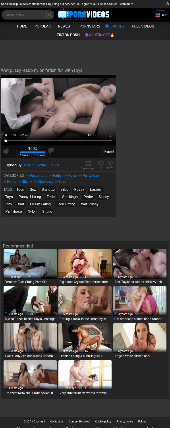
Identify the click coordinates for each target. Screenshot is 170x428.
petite (88, 197)
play (8, 204)
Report (109, 151)
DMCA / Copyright (34, 421)
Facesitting (38, 175)
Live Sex (117, 26)
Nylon (72, 175)
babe (64, 189)
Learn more (126, 4)
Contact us (57, 421)
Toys (62, 181)
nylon (32, 211)
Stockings (45, 181)
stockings (70, 197)
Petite (11, 181)
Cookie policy (103, 421)
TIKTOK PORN (68, 35)
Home (22, 26)
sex (33, 189)
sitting (47, 211)
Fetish (58, 175)
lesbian (96, 189)
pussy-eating (40, 204)
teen (20, 189)
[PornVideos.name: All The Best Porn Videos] (83, 15)
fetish (51, 197)
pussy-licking (30, 197)
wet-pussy (90, 204)
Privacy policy (124, 421)
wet (21, 204)
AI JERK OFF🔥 (101, 35)
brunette (48, 189)
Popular (43, 26)
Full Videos (143, 26)
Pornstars (89, 26)
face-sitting (65, 204)
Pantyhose (91, 175)
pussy (79, 189)
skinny (104, 197)
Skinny (27, 181)
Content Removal (79, 421)
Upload (142, 421)
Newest (65, 26)
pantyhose (13, 211)
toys (9, 197)
